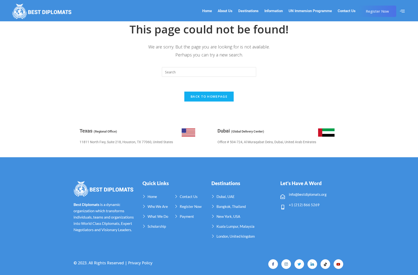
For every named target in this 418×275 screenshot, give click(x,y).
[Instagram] (286, 264)
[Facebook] (273, 264)
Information (273, 11)
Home (207, 11)
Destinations (248, 11)
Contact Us (347, 11)
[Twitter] (299, 264)
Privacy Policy (140, 263)
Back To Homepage (209, 96)
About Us (225, 11)
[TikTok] (325, 264)
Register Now (377, 11)
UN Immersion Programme (310, 11)
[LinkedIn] (312, 264)
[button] (402, 11)
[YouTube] (338, 264)
